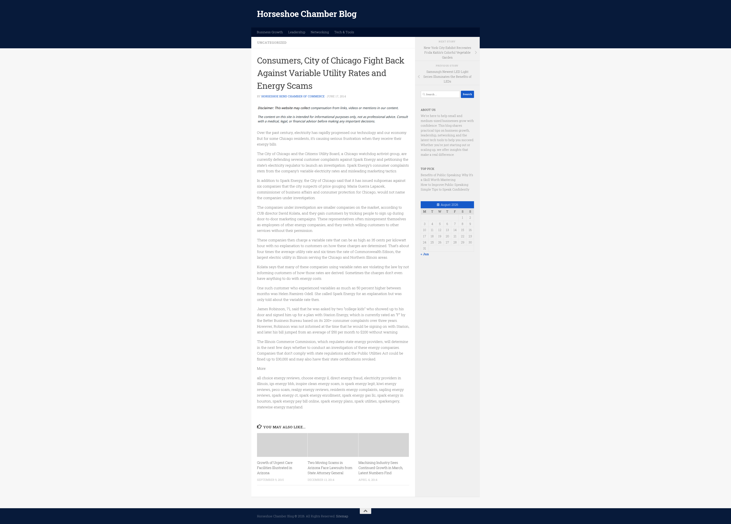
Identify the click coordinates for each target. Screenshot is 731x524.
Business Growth (270, 32)
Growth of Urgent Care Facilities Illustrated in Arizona (275, 467)
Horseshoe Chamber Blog (307, 13)
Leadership (296, 32)
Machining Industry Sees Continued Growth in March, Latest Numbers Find (380, 467)
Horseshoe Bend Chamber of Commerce (293, 96)
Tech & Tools (344, 32)
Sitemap (342, 516)
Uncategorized (271, 42)
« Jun (425, 254)
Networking (320, 32)
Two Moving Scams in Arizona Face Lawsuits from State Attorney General (330, 467)
